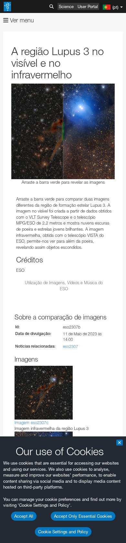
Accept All (23, 516)
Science (66, 6)
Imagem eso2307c (31, 422)
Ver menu (21, 20)
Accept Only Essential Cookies (83, 516)
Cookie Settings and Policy (63, 531)
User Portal (88, 6)
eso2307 (70, 346)
